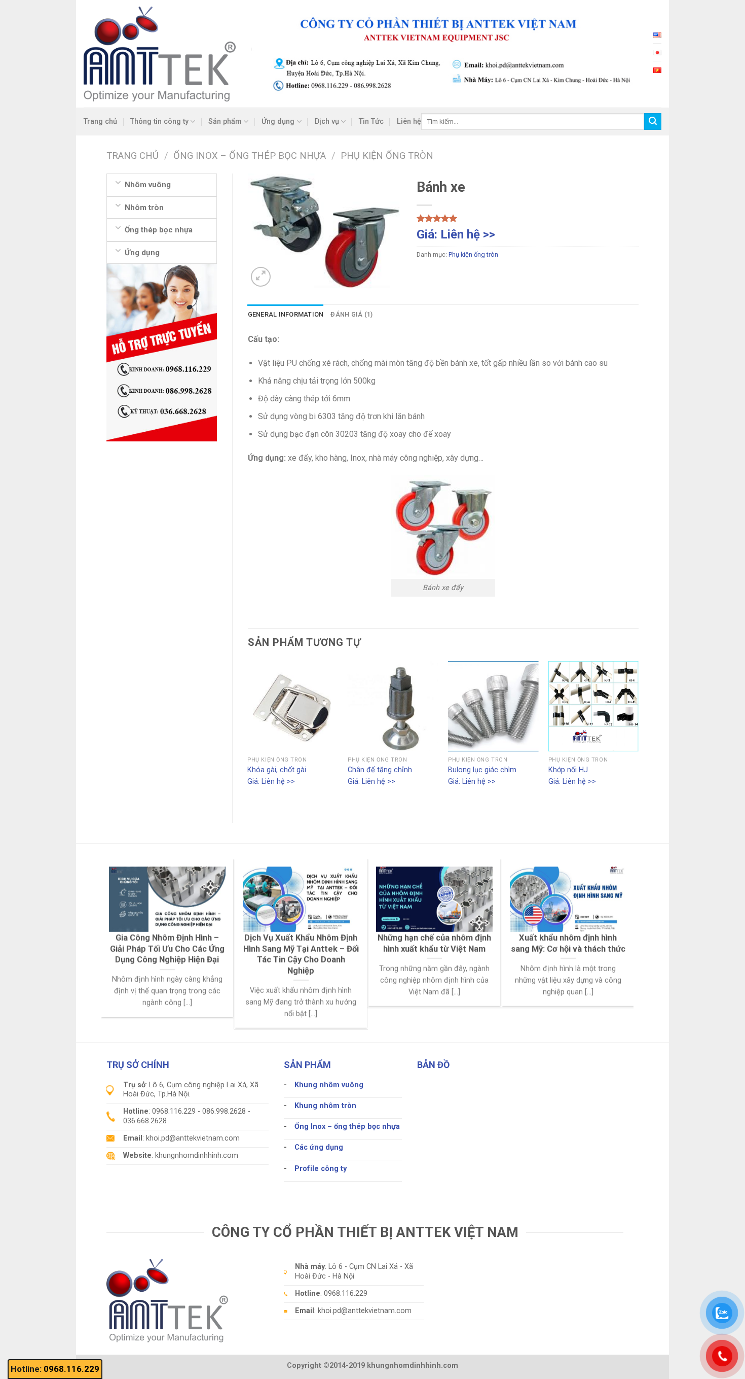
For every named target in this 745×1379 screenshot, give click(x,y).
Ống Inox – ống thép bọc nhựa (249, 155)
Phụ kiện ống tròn (387, 155)
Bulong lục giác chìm (482, 770)
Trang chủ (100, 121)
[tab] (286, 314)
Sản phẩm (225, 121)
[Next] (638, 733)
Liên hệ (409, 121)
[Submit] (652, 121)
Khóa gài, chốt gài (276, 770)
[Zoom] (261, 277)
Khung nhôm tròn (325, 1105)
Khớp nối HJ (568, 770)
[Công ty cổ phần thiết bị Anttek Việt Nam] (160, 53)
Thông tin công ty (159, 121)
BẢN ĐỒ (433, 1064)
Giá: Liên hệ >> (456, 234)
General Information (286, 314)
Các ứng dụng (318, 1147)
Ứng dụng (278, 121)
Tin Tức (371, 121)
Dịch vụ (327, 121)
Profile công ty (320, 1168)
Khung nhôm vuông (328, 1085)
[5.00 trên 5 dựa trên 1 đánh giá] (528, 218)
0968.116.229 (71, 1369)
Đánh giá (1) (351, 314)
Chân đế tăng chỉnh (380, 770)
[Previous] (248, 733)
